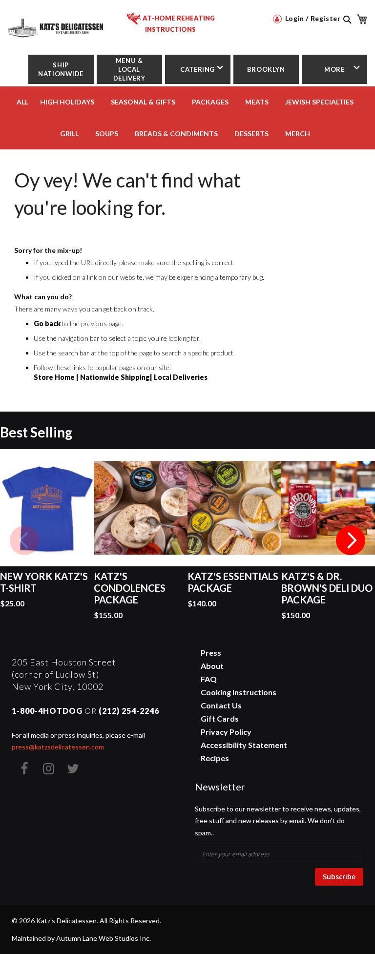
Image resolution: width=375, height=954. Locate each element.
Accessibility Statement (244, 744)
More (334, 69)
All (22, 102)
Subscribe (339, 876)
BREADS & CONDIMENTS (176, 133)
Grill (69, 133)
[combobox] (347, 30)
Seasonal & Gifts (143, 102)
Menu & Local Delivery (129, 69)
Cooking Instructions (238, 692)
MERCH (297, 133)
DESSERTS (251, 133)
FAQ (209, 679)
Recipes (215, 758)
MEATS (257, 102)
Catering (197, 69)
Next (350, 540)
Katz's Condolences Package (130, 587)
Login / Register (311, 18)
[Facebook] (24, 768)
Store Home (54, 377)
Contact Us (221, 705)
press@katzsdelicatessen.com (58, 747)
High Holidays (67, 102)
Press (211, 652)
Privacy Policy (226, 731)
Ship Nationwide (60, 69)
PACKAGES (210, 102)
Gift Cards (220, 718)
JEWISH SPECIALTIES (319, 102)
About (212, 665)
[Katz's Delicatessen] (56, 24)
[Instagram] (48, 768)
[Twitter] (73, 768)
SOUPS (106, 133)
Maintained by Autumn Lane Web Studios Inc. (81, 938)
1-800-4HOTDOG (47, 710)
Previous (24, 540)
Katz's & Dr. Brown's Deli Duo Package (327, 587)
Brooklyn (266, 69)
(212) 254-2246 (129, 710)
